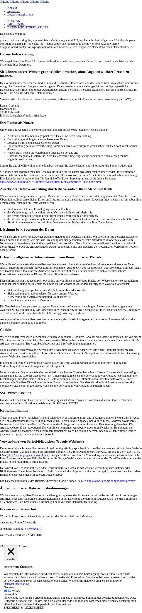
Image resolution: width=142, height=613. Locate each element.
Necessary (14, 591)
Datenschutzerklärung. (17, 583)
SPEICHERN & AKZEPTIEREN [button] (24, 607)
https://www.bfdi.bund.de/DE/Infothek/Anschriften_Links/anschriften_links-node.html (50, 181)
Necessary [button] (10, 587)
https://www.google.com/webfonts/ (28, 455)
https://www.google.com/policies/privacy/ (111, 480)
